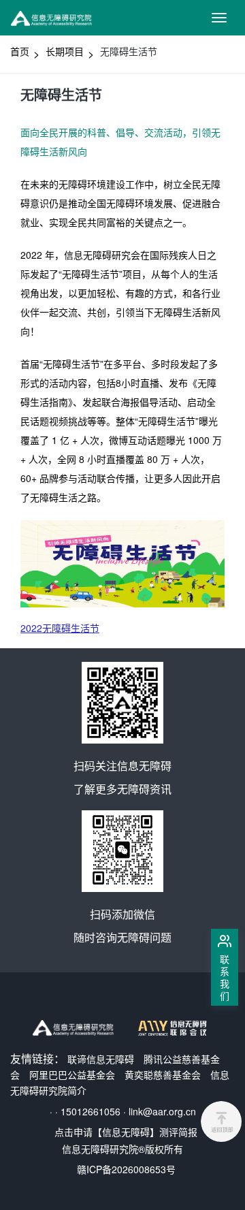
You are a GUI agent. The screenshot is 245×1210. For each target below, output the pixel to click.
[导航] (219, 17)
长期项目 (65, 51)
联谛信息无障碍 (100, 1059)
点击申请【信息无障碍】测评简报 (125, 1132)
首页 (19, 51)
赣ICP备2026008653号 (126, 1169)
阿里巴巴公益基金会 (72, 1074)
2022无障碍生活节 (59, 628)
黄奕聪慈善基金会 (163, 1074)
